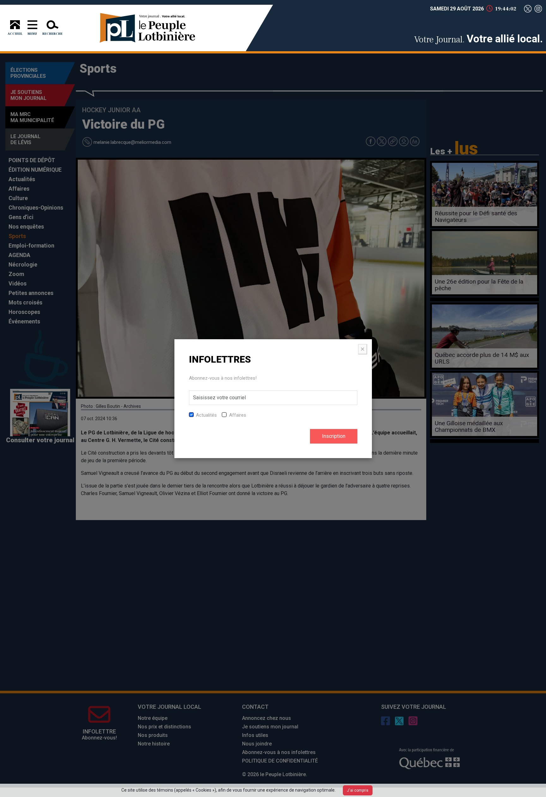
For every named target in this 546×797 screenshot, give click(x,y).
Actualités (206, 415)
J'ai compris (357, 790)
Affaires (237, 415)
